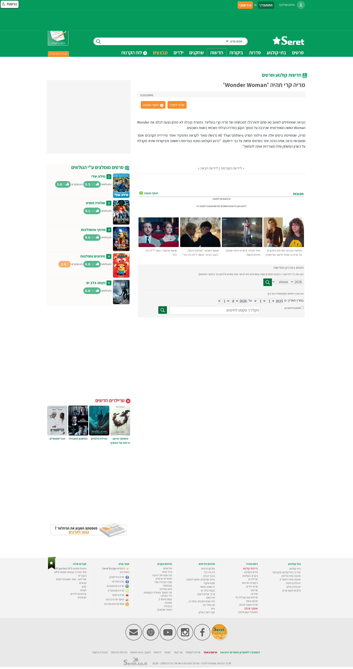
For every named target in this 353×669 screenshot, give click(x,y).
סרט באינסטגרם (116, 586)
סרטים (254, 590)
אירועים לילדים (78, 594)
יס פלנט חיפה (293, 583)
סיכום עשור (252, 601)
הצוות (167, 652)
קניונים (82, 583)
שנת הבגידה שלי (163, 582)
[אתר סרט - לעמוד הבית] (52, 568)
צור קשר (178, 652)
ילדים (178, 52)
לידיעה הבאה (209, 168)
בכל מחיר (167, 572)
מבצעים (160, 52)
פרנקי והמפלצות (93, 229)
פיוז (213, 608)
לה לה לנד (209, 572)
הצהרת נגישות (100, 652)
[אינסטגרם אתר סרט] (185, 639)
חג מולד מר (208, 605)
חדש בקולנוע (251, 572)
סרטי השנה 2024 (248, 605)
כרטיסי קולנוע (250, 568)
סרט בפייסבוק (117, 577)
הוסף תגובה (153, 105)
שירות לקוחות (193, 652)
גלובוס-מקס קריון (292, 590)
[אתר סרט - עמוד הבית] (288, 43)
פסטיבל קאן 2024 (248, 612)
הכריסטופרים (57, 438)
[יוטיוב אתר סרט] (168, 639)
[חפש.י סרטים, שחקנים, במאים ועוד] (97, 41)
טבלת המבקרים (58, 54)
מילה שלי (98, 176)
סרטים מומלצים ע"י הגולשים (98, 167)
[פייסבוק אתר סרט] (202, 639)
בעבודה (168, 606)
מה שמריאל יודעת (162, 575)
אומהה (168, 602)
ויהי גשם (210, 597)
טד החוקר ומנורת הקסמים (158, 592)
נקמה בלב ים (95, 282)
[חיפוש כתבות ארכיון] (267, 282)
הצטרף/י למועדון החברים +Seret (240, 652)
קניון (84, 586)
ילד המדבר (166, 596)
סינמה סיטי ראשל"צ (290, 579)
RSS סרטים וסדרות (114, 604)
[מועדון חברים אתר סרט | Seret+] (133, 639)
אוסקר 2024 (251, 608)
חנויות (83, 590)
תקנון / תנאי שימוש (140, 652)
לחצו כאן (241, 206)
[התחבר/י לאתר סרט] (301, 5)
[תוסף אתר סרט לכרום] (151, 639)
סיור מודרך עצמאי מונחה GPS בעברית (70, 574)
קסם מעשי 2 (165, 599)
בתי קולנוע (295, 568)
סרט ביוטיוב (118, 595)
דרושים (157, 652)
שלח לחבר (177, 104)
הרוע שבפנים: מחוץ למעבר (200, 579)
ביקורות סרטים (250, 583)
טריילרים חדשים (110, 400)
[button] (10, 4)
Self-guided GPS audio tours (70, 568)
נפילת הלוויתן (99, 438)
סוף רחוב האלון (207, 612)
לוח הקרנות (132, 52)
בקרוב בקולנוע (250, 576)
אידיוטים (167, 568)
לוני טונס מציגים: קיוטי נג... (201, 601)
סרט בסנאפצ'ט (116, 590)
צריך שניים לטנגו (206, 594)
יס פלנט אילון (294, 587)
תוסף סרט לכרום (115, 599)
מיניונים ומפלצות (92, 256)
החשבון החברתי (78, 438)
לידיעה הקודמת (231, 168)
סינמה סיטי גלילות (291, 576)
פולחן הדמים (208, 568)
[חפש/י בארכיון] (162, 310)
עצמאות (167, 585)
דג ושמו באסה (207, 587)
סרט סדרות (118, 581)
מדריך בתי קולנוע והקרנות (287, 572)
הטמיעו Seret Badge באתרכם (115, 570)
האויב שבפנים (164, 609)
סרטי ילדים (252, 586)
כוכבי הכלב (209, 576)
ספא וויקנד (209, 583)
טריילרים (253, 579)
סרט (203, 663)
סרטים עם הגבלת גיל (246, 597)
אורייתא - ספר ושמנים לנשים (71, 579)
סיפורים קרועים (164, 578)
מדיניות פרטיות (119, 652)
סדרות (254, 594)
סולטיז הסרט (95, 202)
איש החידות (166, 589)
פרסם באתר (210, 652)
